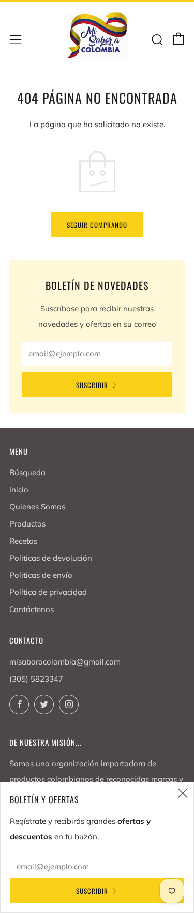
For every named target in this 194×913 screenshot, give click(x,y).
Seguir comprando (97, 224)
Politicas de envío (40, 575)
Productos (27, 524)
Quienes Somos (37, 506)
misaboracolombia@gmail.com (65, 662)
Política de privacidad (48, 592)
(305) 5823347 (36, 679)
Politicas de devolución (50, 558)
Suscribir (92, 385)
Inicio (18, 489)
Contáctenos (31, 609)
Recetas (23, 541)
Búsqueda (27, 472)
